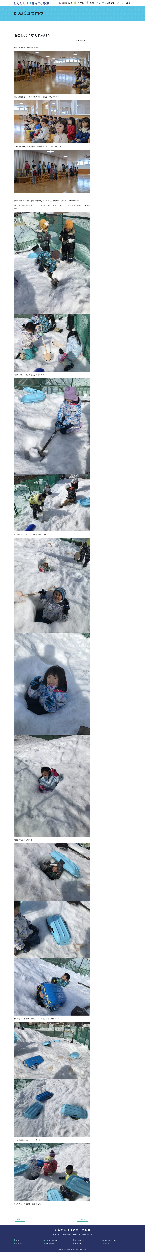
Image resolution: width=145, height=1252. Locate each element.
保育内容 (19, 1243)
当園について (20, 1240)
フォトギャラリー (52, 1240)
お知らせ (78, 1243)
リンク (107, 1243)
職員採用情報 (50, 1243)
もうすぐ (82, 1219)
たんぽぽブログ (80, 1240)
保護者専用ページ (110, 1240)
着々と (20, 1219)
